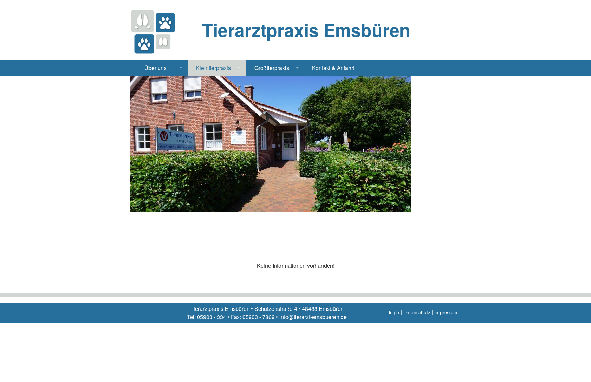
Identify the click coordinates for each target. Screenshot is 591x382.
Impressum (446, 312)
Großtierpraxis (271, 68)
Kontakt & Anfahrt (333, 68)
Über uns (155, 68)
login (394, 312)
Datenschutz (416, 312)
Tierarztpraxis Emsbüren (306, 29)
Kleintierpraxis (213, 68)
